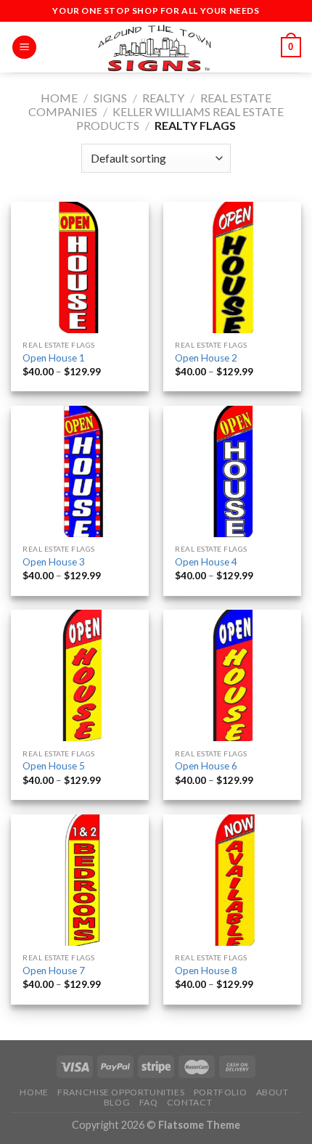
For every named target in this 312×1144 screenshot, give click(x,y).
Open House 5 (53, 766)
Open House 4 (206, 562)
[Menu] (24, 48)
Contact (189, 1102)
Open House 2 (206, 358)
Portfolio (220, 1092)
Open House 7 (53, 970)
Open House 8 (206, 970)
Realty (163, 98)
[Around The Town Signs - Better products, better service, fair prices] (156, 47)
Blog (117, 1102)
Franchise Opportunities (120, 1092)
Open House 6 (206, 766)
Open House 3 (53, 562)
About (272, 1092)
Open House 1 (53, 358)
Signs (110, 98)
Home (59, 98)
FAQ (148, 1102)
